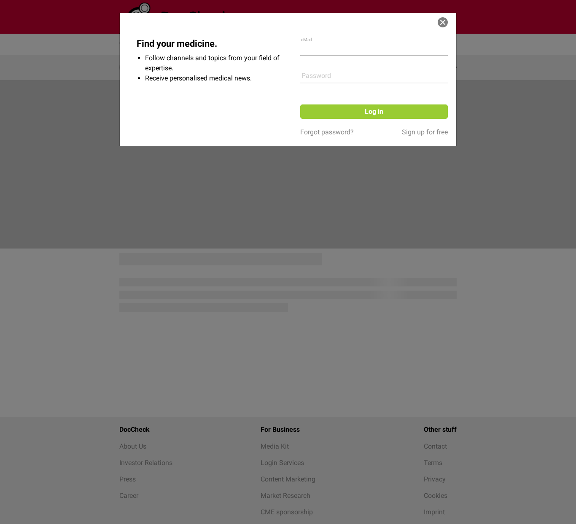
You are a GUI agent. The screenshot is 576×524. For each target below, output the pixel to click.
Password (316, 76)
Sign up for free (425, 132)
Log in (374, 111)
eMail (306, 40)
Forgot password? (327, 132)
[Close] (443, 22)
